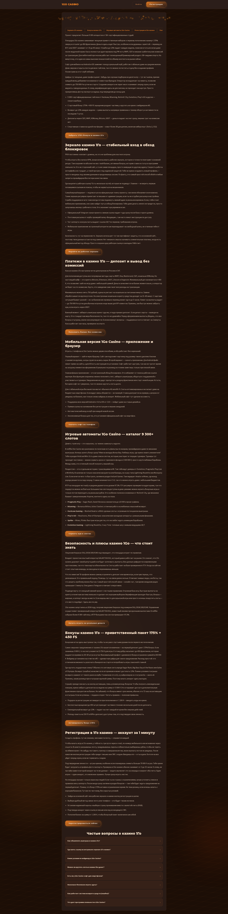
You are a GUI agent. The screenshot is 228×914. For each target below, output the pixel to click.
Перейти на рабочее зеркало (83, 251)
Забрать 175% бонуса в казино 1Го (86, 135)
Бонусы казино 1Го (94, 30)
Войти (139, 4)
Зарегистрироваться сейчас (83, 823)
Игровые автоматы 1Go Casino (118, 30)
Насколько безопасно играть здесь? (82, 885)
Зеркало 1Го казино (74, 30)
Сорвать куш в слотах (80, 534)
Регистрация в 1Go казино (145, 30)
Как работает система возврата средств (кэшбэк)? (88, 893)
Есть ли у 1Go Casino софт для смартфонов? (85, 876)
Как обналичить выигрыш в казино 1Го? (83, 841)
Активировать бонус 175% (82, 723)
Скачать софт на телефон (82, 424)
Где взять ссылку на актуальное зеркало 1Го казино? (89, 850)
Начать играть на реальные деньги (87, 623)
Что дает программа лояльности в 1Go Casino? (86, 902)
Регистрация (156, 4)
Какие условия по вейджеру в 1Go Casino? (84, 858)
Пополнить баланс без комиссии (85, 332)
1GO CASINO (70, 4)
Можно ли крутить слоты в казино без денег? (85, 867)
